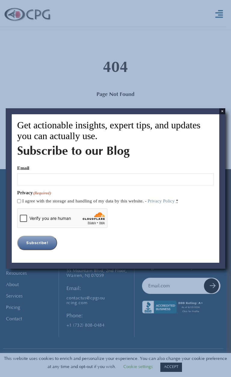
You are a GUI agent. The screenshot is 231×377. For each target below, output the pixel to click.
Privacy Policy (161, 201)
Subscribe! (37, 243)
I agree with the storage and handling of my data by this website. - (100, 201)
